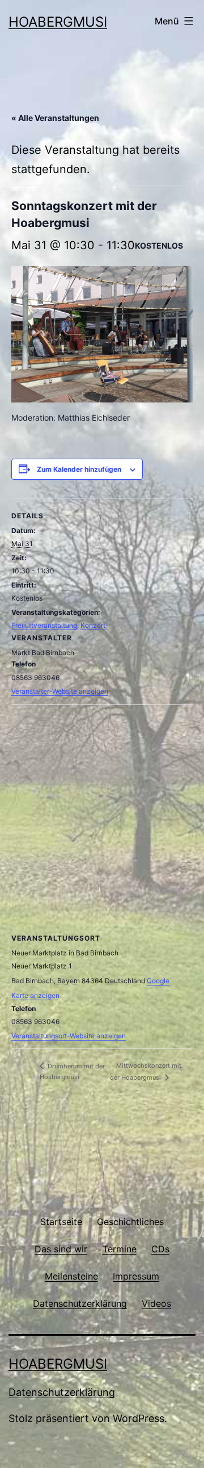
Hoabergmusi (57, 22)
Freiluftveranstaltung (44, 625)
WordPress (138, 1418)
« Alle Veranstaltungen (55, 118)
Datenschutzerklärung (61, 1392)
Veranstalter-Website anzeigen (59, 691)
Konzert (92, 625)
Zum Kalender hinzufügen (79, 469)
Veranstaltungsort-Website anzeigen (68, 1035)
